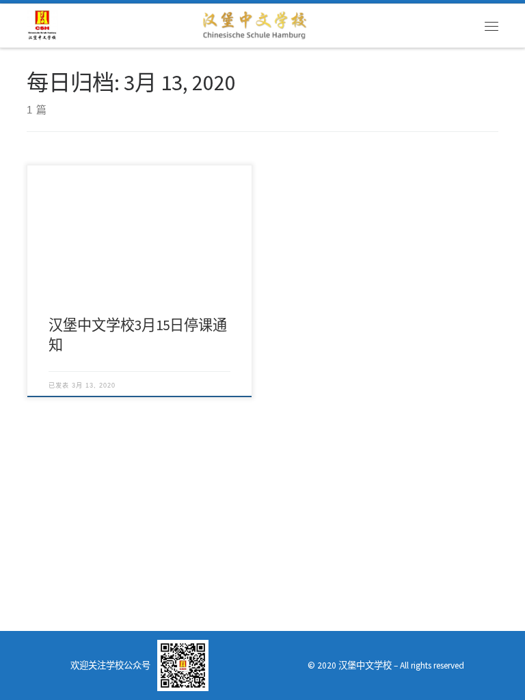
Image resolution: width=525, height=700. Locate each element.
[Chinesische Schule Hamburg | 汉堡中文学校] (254, 23)
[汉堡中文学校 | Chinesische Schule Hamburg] (42, 23)
